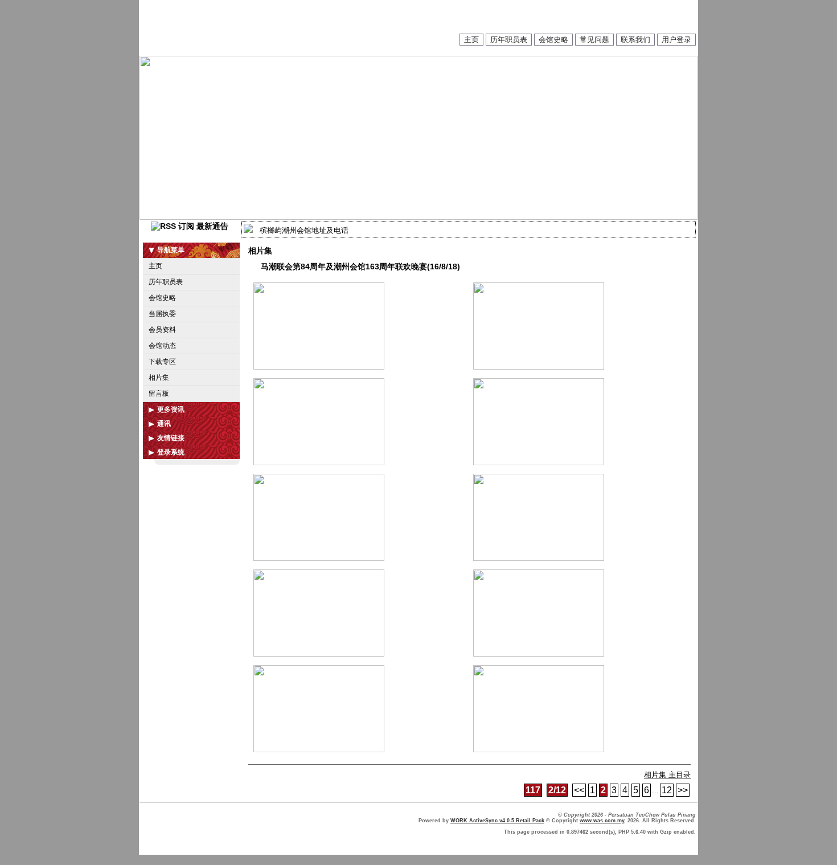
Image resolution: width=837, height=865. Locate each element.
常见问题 (594, 39)
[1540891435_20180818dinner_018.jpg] (538, 654)
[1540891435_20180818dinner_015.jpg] (318, 558)
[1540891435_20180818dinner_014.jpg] (538, 462)
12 (667, 790)
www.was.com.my (602, 820)
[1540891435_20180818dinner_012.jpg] (538, 367)
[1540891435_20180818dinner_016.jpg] (538, 558)
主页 (471, 39)
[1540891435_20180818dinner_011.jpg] (318, 367)
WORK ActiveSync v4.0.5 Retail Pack (497, 820)
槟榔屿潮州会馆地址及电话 (304, 230)
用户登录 (676, 39)
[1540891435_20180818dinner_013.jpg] (318, 462)
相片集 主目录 (667, 774)
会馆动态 (162, 346)
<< (579, 790)
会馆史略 (553, 39)
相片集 (159, 378)
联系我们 (635, 39)
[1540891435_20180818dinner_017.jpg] (318, 654)
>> (683, 790)
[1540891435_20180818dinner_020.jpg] (538, 749)
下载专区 (162, 362)
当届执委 (162, 314)
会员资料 (162, 330)
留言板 (159, 393)
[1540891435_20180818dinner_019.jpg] (318, 749)
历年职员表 (508, 39)
